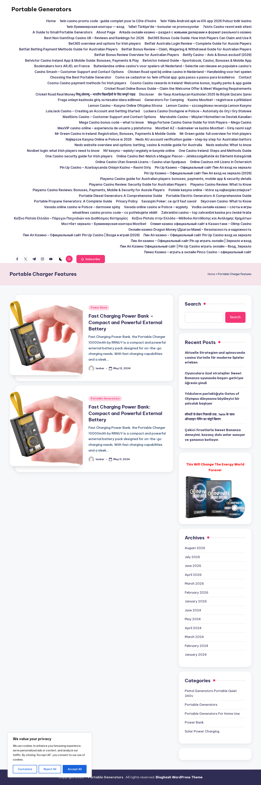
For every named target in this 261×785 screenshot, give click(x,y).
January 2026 (196, 601)
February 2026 (196, 592)
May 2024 (193, 619)
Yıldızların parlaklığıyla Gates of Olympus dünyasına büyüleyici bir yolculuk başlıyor (212, 398)
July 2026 (192, 557)
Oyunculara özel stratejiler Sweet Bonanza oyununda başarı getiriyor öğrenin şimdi (214, 378)
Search (193, 304)
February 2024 (196, 646)
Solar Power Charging (202, 731)
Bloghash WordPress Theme (179, 777)
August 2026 (195, 548)
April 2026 (193, 575)
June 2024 (193, 610)
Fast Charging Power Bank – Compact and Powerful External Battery (125, 322)
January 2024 (196, 654)
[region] (50, 755)
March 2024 (194, 637)
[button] (90, 259)
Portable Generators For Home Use (212, 713)
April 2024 (193, 628)
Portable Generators (41, 9)
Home (211, 274)
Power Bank (99, 307)
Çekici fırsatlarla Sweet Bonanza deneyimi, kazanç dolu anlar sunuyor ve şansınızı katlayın (215, 435)
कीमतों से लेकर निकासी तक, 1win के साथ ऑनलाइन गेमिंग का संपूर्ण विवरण (209, 416)
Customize (25, 769)
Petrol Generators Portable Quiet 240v (211, 693)
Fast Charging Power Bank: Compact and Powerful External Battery (125, 413)
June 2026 (193, 566)
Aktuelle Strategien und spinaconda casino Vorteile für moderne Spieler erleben (215, 357)
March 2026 (194, 583)
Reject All (50, 769)
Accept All (75, 769)
